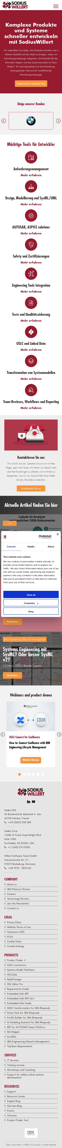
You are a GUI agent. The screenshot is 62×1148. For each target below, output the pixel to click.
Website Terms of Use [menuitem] (19, 927)
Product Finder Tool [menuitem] (17, 1120)
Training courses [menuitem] (16, 1065)
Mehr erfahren (31, 175)
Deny (31, 611)
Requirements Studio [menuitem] (18, 988)
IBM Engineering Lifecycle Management (24, 639)
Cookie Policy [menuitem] (14, 941)
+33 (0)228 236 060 (19, 822)
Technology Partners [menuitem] (18, 898)
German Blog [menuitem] (14, 1105)
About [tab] (51, 546)
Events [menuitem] (10, 1110)
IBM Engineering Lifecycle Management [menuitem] (28, 1041)
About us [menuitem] (12, 884)
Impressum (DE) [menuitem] (15, 931)
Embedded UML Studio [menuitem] (19, 1003)
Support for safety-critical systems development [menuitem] (25, 1076)
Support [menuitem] (11, 1091)
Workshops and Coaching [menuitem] (21, 1069)
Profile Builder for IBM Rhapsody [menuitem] (24, 1017)
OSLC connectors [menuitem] (16, 965)
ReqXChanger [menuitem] (14, 979)
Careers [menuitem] (11, 893)
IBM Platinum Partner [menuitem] (18, 889)
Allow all (31, 595)
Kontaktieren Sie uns (31, 488)
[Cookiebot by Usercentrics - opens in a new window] (39, 537)
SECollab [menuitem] (12, 974)
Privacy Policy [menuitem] (14, 922)
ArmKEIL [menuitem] (11, 1036)
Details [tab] (31, 546)
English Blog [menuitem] (13, 1101)
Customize (29, 603)
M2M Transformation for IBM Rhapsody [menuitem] (28, 1008)
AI (10, 523)
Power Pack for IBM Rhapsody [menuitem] (23, 1012)
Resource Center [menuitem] (16, 1096)
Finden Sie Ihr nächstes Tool (31, 83)
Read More (12, 621)
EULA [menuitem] (10, 936)
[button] (19, 774)
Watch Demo (30, 760)
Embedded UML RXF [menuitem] (18, 993)
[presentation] (3, 121)
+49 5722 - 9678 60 (19, 868)
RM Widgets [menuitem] (13, 1031)
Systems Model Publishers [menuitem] (21, 969)
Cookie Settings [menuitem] (15, 946)
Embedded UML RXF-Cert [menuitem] (20, 998)
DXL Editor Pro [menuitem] (15, 984)
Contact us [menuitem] (13, 908)
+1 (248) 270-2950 (19, 847)
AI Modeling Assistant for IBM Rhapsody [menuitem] (28, 1022)
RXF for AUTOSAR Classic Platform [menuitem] (26, 1027)
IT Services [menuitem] (13, 1060)
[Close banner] (58, 536)
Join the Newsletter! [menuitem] (18, 903)
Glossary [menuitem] (12, 1115)
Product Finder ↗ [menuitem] (16, 960)
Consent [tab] (11, 546)
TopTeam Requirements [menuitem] (19, 1046)
